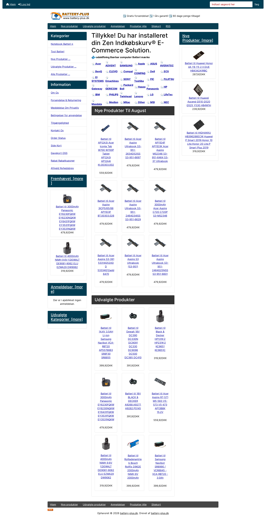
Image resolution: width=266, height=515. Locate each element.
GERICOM (111, 88)
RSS (168, 26)
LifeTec (168, 94)
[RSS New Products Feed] (50, 509)
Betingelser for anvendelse (66, 115)
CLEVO (113, 71)
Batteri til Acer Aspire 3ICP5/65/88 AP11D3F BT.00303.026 (106, 208)
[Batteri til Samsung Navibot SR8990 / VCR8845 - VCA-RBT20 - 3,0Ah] (160, 444)
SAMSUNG (126, 65)
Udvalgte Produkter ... (63, 66)
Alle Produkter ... (60, 74)
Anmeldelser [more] (67, 289)
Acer (98, 63)
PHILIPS (113, 94)
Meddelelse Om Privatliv (65, 107)
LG (151, 94)
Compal (128, 71)
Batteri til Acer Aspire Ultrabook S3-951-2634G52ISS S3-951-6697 (133, 148)
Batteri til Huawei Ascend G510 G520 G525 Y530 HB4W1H (199, 101)
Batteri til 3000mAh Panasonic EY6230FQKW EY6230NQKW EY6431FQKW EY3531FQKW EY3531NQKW (67, 217)
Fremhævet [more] (67, 180)
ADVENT (110, 65)
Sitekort (156, 26)
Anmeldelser (118, 26)
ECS (166, 71)
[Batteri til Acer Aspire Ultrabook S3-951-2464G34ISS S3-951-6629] (133, 189)
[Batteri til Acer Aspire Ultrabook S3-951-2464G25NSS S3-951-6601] (160, 244)
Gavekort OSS (59, 153)
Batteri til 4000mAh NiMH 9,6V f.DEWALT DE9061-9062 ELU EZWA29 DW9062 (67, 261)
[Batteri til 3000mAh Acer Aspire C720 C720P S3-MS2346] (160, 189)
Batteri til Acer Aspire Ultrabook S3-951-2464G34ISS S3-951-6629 (133, 210)
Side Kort (56, 145)
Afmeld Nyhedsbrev (62, 168)
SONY (127, 79)
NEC (166, 102)
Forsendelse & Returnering (66, 100)
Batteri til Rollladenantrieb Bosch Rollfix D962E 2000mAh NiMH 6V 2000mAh (133, 466)
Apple (141, 63)
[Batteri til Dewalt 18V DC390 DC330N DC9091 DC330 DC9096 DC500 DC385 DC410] (133, 316)
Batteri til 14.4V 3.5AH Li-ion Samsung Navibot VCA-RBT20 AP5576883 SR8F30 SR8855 (106, 342)
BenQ (98, 71)
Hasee (141, 86)
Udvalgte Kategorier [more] (67, 317)
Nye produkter (69, 26)
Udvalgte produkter (94, 26)
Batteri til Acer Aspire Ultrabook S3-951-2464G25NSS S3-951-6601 (160, 264)
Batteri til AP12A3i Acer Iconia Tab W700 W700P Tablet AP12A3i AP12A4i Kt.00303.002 (106, 151)
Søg (256, 4)
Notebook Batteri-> (62, 43)
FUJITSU (168, 79)
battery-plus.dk (129, 513)
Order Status (58, 138)
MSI (152, 102)
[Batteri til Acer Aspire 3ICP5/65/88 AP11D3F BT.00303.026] (106, 189)
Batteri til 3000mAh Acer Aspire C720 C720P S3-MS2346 (160, 208)
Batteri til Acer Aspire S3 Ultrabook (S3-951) (133, 261)
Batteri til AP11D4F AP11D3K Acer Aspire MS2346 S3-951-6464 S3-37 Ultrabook (160, 150)
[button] (260, 500)
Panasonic (153, 88)
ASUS (153, 63)
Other (141, 102)
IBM (97, 94)
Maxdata (97, 104)
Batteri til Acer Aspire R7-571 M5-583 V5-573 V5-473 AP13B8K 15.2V (160, 403)
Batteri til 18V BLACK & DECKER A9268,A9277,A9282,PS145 (133, 401)
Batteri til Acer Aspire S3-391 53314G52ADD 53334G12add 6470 (106, 264)
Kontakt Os (57, 130)
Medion (113, 102)
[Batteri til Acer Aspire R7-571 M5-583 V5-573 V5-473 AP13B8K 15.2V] (160, 382)
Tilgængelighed (60, 122)
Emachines (112, 80)
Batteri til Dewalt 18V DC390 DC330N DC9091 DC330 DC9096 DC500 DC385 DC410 (133, 342)
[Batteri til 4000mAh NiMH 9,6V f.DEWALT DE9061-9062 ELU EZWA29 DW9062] (106, 444)
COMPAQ (139, 73)
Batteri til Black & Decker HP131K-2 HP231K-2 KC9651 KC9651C (160, 339)
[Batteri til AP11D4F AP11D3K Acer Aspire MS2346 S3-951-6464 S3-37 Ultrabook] (160, 127)
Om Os (55, 92)
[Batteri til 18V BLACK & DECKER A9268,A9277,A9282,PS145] (133, 382)
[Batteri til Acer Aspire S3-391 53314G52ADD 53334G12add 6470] (106, 244)
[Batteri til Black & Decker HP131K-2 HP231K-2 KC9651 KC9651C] (160, 316)
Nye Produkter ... (60, 59)
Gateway (97, 88)
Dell (152, 71)
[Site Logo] (76, 16)
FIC (152, 79)
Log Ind (25, 4)
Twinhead (126, 96)
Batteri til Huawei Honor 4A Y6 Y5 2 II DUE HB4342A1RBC (199, 67)
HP (165, 86)
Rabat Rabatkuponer (63, 160)
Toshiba (139, 80)
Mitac (126, 102)
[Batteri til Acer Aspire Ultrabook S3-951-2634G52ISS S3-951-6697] (133, 127)
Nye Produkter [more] (197, 38)
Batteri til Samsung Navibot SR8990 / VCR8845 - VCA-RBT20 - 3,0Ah (160, 466)
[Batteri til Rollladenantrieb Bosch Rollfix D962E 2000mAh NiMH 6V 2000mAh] (133, 444)
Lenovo (138, 96)
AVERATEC (167, 65)
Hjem (12, 4)
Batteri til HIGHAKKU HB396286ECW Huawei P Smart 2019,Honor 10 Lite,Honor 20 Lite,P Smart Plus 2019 (199, 140)
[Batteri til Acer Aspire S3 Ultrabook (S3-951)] (133, 244)
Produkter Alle (138, 26)
